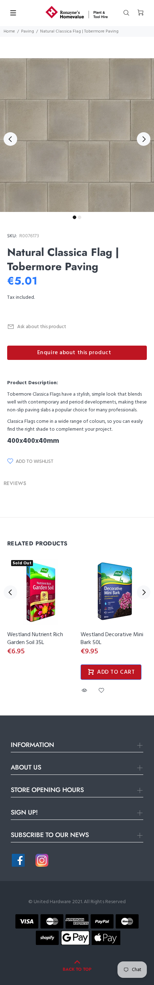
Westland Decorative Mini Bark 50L (112, 638)
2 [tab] (79, 217)
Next (143, 139)
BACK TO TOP (77, 969)
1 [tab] (74, 217)
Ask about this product (41, 327)
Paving (27, 31)
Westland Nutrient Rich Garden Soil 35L (35, 638)
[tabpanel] (77, 135)
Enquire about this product (74, 352)
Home (9, 31)
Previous (10, 139)
